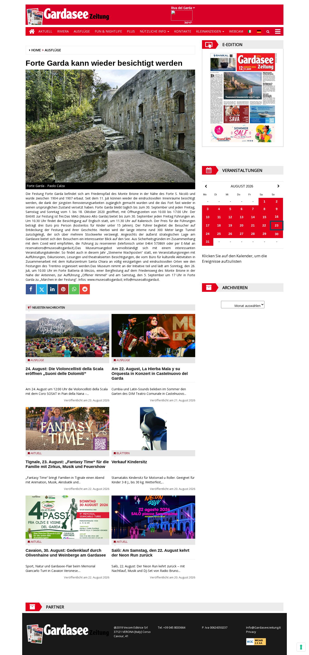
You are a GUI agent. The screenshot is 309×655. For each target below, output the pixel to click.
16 (276, 216)
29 (264, 234)
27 (241, 234)
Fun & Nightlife (108, 31)
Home (36, 50)
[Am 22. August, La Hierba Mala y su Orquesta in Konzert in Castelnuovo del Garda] (153, 335)
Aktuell (45, 31)
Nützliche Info (153, 31)
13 (241, 217)
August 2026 (242, 186)
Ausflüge (82, 31)
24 (207, 234)
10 (207, 217)
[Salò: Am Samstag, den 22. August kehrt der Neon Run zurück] (153, 517)
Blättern (123, 453)
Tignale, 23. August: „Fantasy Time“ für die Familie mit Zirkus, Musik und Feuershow (67, 464)
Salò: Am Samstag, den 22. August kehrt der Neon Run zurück (150, 552)
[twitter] (42, 289)
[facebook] (31, 289)
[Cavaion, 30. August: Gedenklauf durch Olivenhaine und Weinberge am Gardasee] (67, 517)
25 (219, 234)
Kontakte (182, 31)
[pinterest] (63, 289)
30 (276, 234)
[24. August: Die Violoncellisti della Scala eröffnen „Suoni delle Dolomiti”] (67, 335)
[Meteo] (183, 17)
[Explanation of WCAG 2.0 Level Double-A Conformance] (256, 641)
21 (253, 225)
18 (219, 225)
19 (230, 225)
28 (253, 234)
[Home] (31, 31)
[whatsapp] (74, 289)
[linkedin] (53, 289)
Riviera (63, 31)
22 (264, 225)
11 (219, 217)
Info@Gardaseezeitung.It (263, 627)
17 (207, 225)
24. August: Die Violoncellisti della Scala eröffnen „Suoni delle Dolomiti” (64, 371)
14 (253, 217)
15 (264, 217)
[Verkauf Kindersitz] (153, 428)
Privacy (251, 632)
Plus (131, 31)
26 (230, 234)
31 (207, 241)
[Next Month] (278, 186)
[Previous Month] (206, 186)
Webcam (236, 31)
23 (276, 225)
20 (241, 225)
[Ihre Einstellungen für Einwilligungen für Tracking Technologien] (301, 647)
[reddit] (85, 289)
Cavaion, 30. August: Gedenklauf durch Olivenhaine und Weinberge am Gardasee (66, 552)
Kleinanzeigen (209, 31)
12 (230, 217)
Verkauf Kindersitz (129, 462)
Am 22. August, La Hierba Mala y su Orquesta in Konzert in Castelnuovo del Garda (150, 374)
